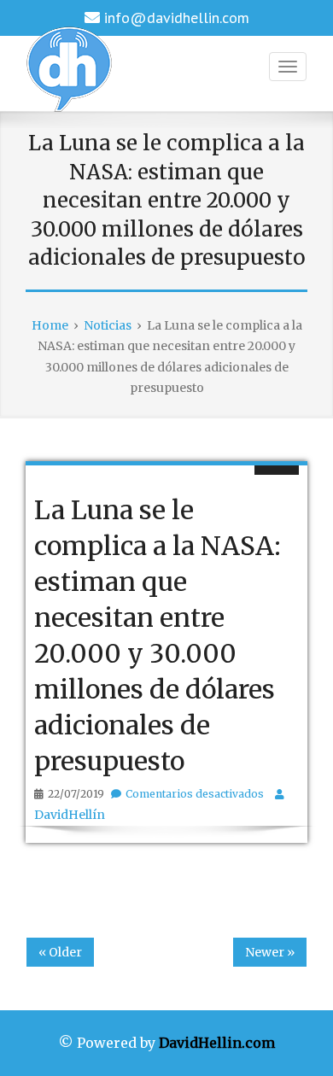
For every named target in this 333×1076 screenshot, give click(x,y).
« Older (60, 952)
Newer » (270, 952)
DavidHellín (69, 814)
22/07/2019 (76, 793)
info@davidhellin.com (176, 17)
